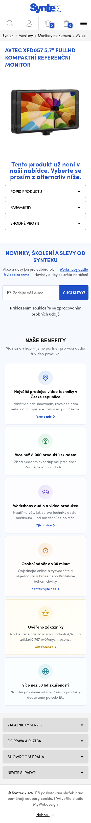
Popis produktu (26, 191)
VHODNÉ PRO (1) (24, 223)
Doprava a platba (24, 741)
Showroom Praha (26, 756)
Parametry (21, 207)
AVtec (80, 35)
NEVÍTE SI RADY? (22, 772)
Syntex (8, 35)
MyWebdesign (45, 804)
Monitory (25, 35)
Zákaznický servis (25, 725)
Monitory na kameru (54, 35)
